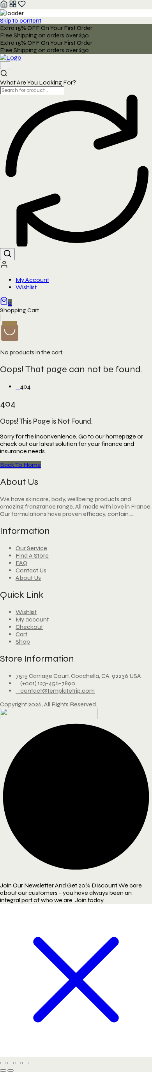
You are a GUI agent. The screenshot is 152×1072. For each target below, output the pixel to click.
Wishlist (26, 287)
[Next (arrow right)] (10, 1070)
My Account (32, 279)
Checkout (29, 626)
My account (32, 619)
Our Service (31, 548)
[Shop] (13, 5)
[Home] (4, 5)
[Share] (18, 1063)
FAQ (21, 563)
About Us (28, 577)
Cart (21, 634)
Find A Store (32, 555)
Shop (23, 641)
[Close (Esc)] (25, 1063)
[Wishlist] (22, 5)
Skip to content (20, 20)
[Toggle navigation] (5, 65)
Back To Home (20, 464)
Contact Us (31, 570)
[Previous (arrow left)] (3, 1070)
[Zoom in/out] (3, 1063)
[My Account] (4, 266)
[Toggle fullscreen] (10, 1063)
